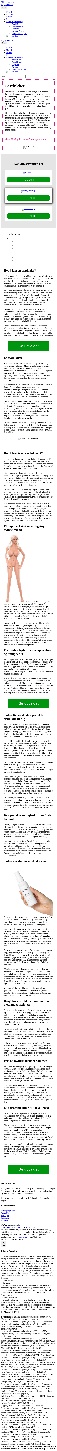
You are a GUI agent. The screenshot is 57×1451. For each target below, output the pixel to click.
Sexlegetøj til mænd (9, 1211)
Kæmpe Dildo (18, 31)
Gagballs (15, 29)
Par (7, 19)
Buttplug (4, 1220)
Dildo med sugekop (20, 33)
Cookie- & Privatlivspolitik (12, 1227)
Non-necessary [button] (7, 1295)
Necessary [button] (5, 1278)
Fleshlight (5, 1215)
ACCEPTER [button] (35, 1237)
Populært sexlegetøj (14, 21)
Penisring (5, 1218)
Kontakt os (30, 1227)
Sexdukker (5, 1213)
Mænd (9, 17)
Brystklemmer (17, 26)
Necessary (8, 1280)
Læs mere (23, 1237)
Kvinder (9, 14)
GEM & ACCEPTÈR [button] (10, 1312)
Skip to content (7, 2)
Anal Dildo (16, 24)
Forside (9, 12)
